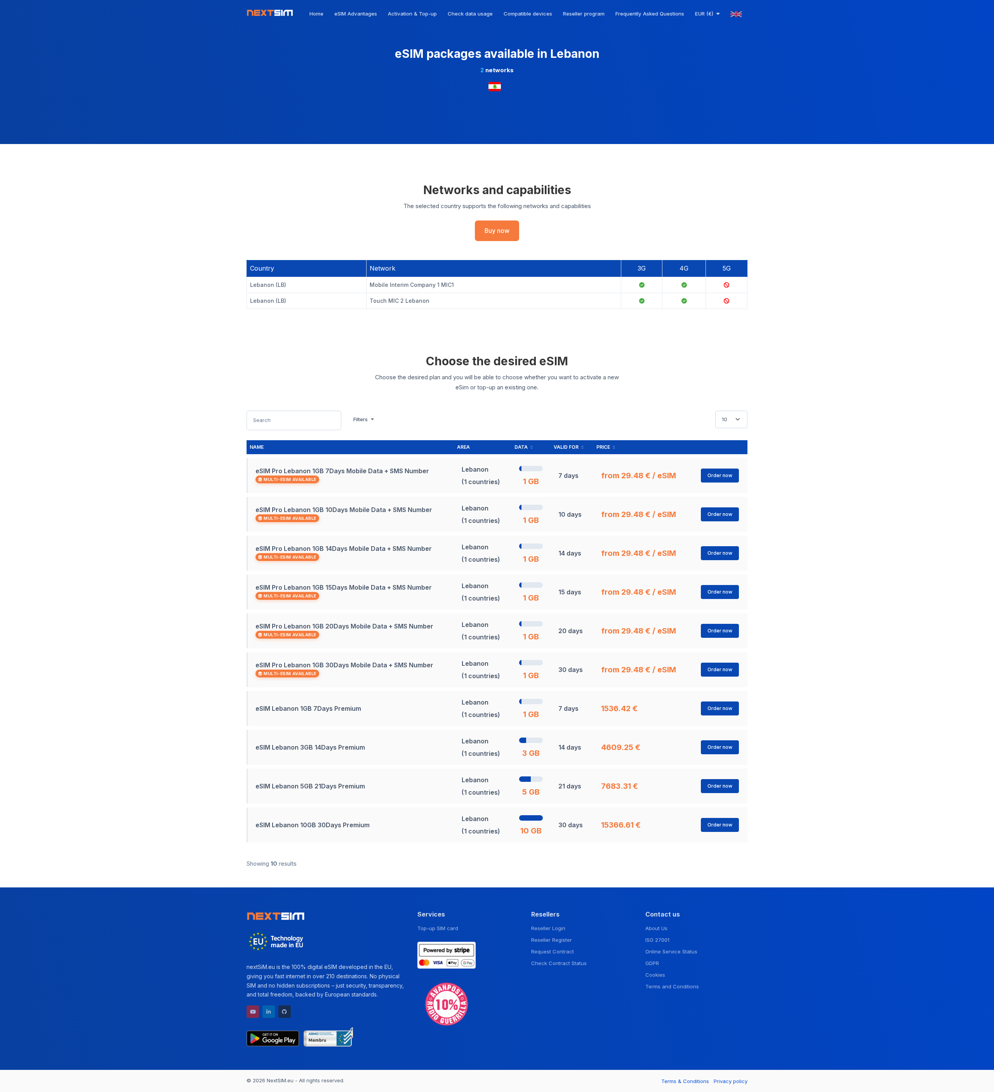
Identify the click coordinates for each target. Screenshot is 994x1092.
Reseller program (584, 13)
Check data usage (470, 13)
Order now (719, 475)
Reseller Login (548, 928)
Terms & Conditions (685, 1081)
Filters (361, 419)
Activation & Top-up (412, 13)
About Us (656, 928)
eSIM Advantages (355, 13)
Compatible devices (528, 13)
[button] (707, 13)
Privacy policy (730, 1081)
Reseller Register (551, 940)
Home (316, 13)
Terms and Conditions (672, 986)
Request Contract (552, 951)
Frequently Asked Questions (649, 13)
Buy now (497, 230)
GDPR (652, 963)
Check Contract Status (559, 963)
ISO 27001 (657, 940)
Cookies (655, 975)
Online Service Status (671, 951)
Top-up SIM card (437, 928)
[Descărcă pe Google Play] (273, 1037)
